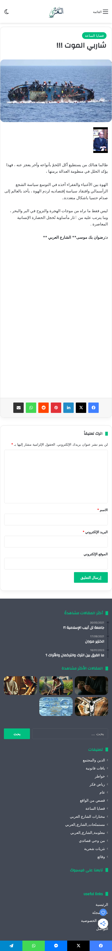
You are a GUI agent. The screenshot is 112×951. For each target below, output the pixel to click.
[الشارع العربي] (56, 11)
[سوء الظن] (56, 685)
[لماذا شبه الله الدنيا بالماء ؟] (56, 706)
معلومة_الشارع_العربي (87, 833)
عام (102, 792)
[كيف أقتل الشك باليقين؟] (91, 685)
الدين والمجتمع (94, 760)
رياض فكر (97, 784)
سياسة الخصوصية (94, 921)
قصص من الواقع (92, 800)
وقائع (101, 857)
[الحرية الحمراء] (91, 706)
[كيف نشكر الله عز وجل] (20, 685)
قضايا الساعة (94, 36)
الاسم (102, 510)
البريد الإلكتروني (95, 532)
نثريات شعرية (94, 849)
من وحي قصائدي (92, 841)
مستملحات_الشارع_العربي (85, 824)
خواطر (100, 776)
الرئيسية (102, 904)
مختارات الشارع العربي (87, 816)
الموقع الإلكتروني (96, 554)
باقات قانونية (95, 768)
